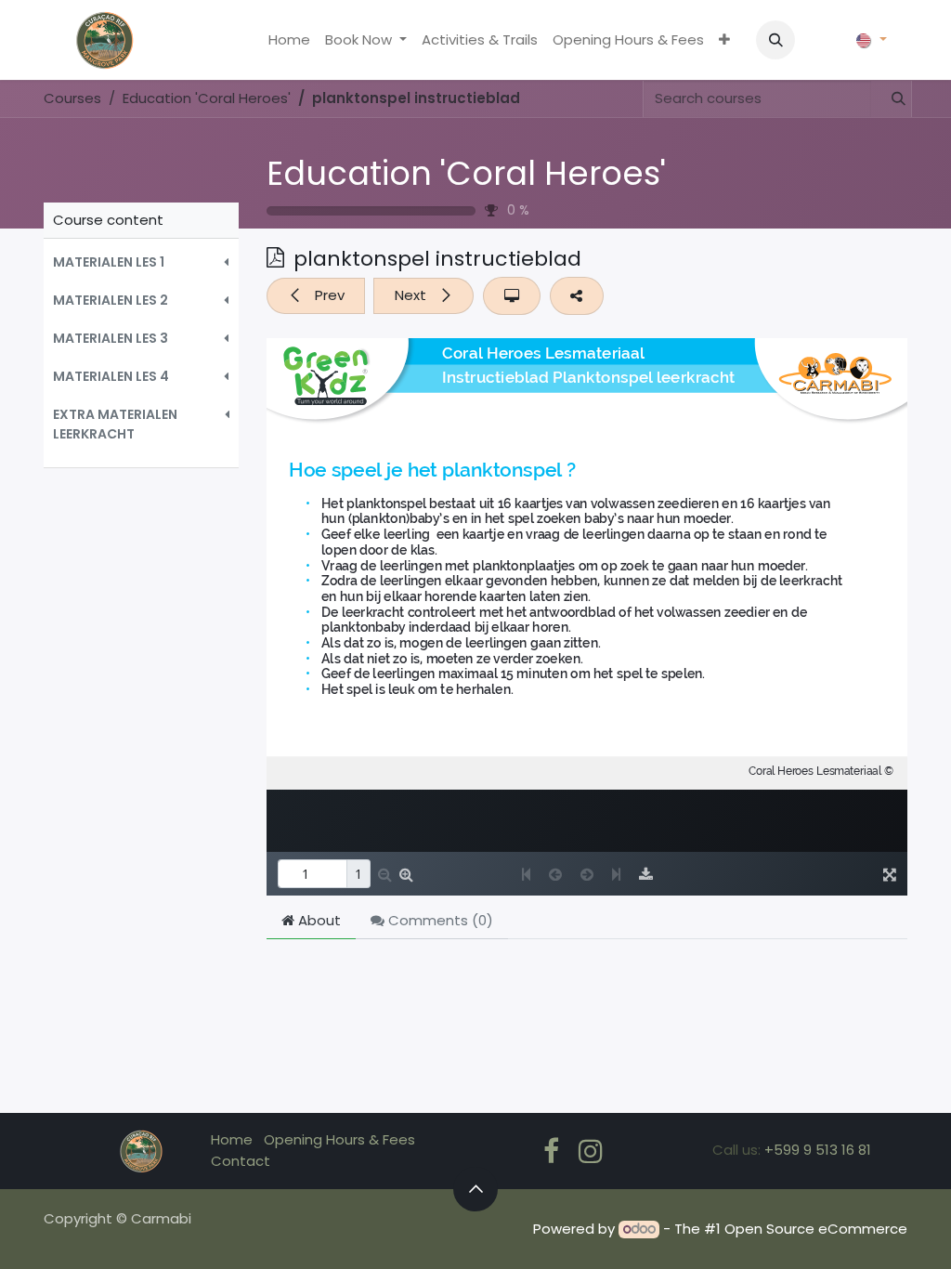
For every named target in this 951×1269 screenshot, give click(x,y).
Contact (240, 1161)
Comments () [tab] (438, 920)
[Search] (890, 99)
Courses (72, 98)
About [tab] (317, 920)
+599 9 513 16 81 (817, 1149)
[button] (775, 39)
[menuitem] (289, 40)
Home (232, 1139)
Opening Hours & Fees (339, 1139)
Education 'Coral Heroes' (466, 173)
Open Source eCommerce (815, 1228)
